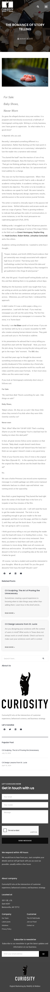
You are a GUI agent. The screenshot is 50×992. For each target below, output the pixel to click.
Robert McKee (23, 236)
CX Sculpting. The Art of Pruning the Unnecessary (20, 750)
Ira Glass (17, 325)
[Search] (43, 658)
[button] (46, 7)
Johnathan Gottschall (38, 236)
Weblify (29, 986)
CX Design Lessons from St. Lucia (21, 624)
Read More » (10, 613)
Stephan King (38, 232)
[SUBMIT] (43, 954)
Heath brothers (11, 236)
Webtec (37, 986)
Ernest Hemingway (25, 232)
